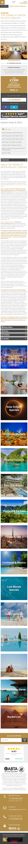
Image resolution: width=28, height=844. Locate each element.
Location (5, 339)
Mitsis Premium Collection (18, 6)
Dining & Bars (8, 327)
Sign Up (24, 740)
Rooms (5, 331)
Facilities (6, 335)
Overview (5, 160)
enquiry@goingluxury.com (17, 809)
